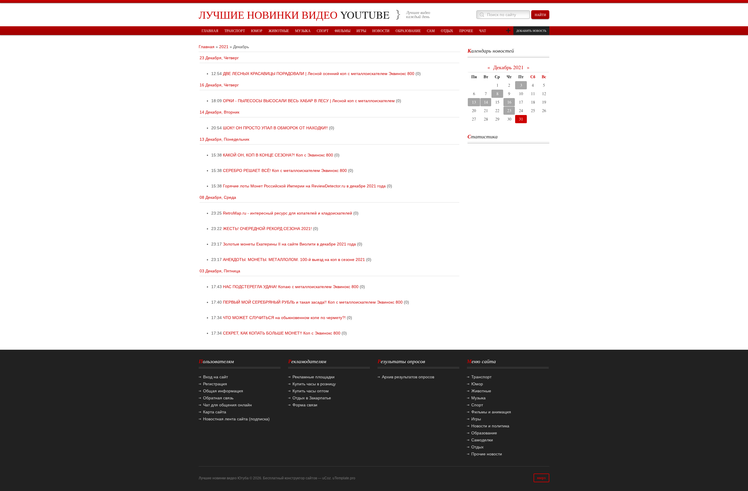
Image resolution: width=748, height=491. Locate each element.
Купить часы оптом (310, 391)
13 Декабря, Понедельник (224, 139)
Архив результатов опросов (408, 377)
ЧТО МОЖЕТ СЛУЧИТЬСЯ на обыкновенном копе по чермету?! (284, 317)
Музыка (478, 398)
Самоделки (482, 440)
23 (509, 110)
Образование (484, 433)
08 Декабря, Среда (218, 197)
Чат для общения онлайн (227, 405)
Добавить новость (531, 31)
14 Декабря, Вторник (219, 112)
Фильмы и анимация (491, 412)
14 (486, 102)
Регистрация (215, 384)
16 (509, 102)
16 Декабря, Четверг (219, 85)
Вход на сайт (215, 377)
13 (474, 102)
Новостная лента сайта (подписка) (236, 419)
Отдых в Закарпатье (311, 398)
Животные (481, 391)
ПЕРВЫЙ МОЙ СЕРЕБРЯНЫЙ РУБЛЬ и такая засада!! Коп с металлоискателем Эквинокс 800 (313, 302)
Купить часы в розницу (314, 384)
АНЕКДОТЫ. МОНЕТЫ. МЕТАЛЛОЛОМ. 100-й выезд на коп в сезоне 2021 (294, 259)
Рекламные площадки (313, 377)
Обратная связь (218, 398)
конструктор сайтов (301, 478)
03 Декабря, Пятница (220, 271)
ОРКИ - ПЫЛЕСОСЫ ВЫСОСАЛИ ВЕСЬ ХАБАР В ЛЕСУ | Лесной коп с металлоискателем (309, 100)
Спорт (477, 405)
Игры (476, 419)
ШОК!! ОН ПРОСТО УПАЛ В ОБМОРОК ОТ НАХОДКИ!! (275, 128)
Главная (206, 46)
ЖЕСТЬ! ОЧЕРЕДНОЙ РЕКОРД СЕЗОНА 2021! (267, 228)
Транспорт (481, 377)
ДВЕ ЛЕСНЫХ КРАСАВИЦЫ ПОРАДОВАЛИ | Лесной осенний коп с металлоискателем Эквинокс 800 (318, 73)
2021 (223, 46)
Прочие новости (486, 454)
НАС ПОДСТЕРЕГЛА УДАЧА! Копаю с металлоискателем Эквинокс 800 (291, 286)
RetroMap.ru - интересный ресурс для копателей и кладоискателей (287, 213)
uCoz (326, 478)
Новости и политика (490, 426)
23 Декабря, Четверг (219, 57)
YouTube (294, 15)
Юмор (477, 384)
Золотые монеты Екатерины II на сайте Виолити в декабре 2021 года (289, 244)
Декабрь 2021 (508, 67)
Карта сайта (214, 412)
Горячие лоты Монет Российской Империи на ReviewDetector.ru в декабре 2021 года (304, 186)
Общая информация (223, 391)
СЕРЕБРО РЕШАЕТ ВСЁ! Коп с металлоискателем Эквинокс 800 (285, 170)
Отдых (477, 447)
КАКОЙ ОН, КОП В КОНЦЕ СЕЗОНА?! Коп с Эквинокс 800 (278, 155)
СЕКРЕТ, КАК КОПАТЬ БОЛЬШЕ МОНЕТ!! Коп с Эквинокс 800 (281, 333)
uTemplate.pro (344, 478)
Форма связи (304, 405)
